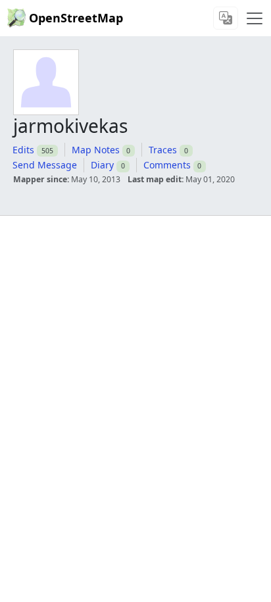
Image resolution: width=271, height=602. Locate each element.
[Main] (254, 18)
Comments (167, 165)
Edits (23, 149)
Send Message (44, 165)
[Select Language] (225, 18)
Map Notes (96, 149)
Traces (163, 149)
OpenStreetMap (76, 18)
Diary (102, 165)
